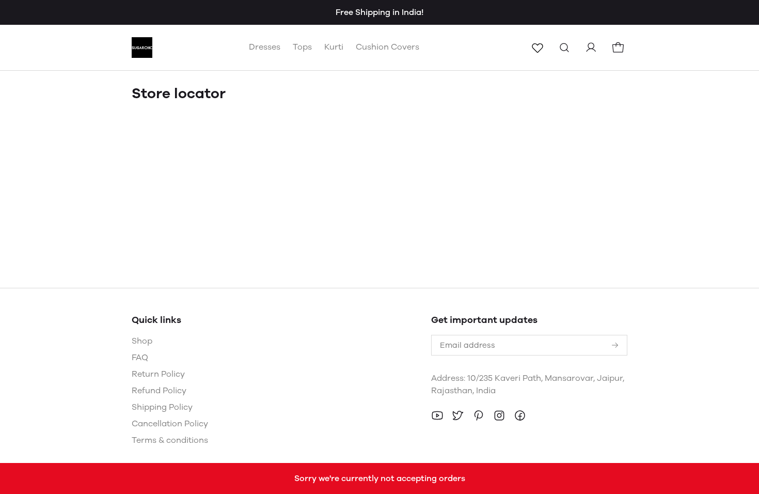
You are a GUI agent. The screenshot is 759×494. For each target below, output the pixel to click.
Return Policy (158, 374)
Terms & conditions (170, 440)
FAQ (140, 357)
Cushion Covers (387, 47)
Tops (302, 47)
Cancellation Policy (170, 423)
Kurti (333, 47)
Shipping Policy (162, 407)
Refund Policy (159, 390)
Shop (142, 341)
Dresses (264, 47)
